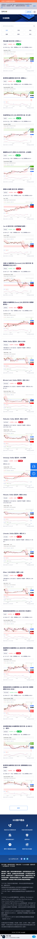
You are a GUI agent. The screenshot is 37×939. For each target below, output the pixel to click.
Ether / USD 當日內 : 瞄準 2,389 (13, 572)
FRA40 (5, 229)
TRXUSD (6, 344)
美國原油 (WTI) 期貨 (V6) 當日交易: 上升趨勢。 (17, 152)
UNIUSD (5, 461)
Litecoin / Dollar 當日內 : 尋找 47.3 (14, 533)
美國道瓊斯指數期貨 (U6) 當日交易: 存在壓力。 (17, 611)
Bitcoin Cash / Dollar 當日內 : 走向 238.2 (16, 380)
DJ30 (5, 614)
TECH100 (6, 692)
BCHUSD (6, 383)
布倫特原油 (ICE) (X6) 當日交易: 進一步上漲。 (17, 115)
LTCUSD (5, 536)
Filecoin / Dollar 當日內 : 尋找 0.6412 (15, 495)
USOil (5, 155)
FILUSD (5, 498)
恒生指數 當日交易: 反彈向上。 (12, 41)
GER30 (5, 192)
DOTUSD (6, 422)
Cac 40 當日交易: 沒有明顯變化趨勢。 (15, 226)
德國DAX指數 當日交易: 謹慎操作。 (14, 189)
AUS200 (6, 731)
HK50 (5, 44)
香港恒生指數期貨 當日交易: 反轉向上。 (15, 78)
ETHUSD (6, 575)
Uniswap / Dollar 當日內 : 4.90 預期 (14, 458)
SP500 (5, 653)
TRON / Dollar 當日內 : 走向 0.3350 (14, 341)
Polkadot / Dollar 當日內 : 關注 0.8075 (15, 419)
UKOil (5, 118)
